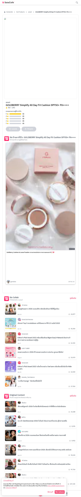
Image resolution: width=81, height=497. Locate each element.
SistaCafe (9, 12)
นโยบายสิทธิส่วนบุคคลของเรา (56, 486)
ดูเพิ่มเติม (73, 298)
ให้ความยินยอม (59, 492)
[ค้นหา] (77, 2)
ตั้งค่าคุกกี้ (50, 492)
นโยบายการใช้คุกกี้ (11, 488)
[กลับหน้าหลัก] (8, 2)
